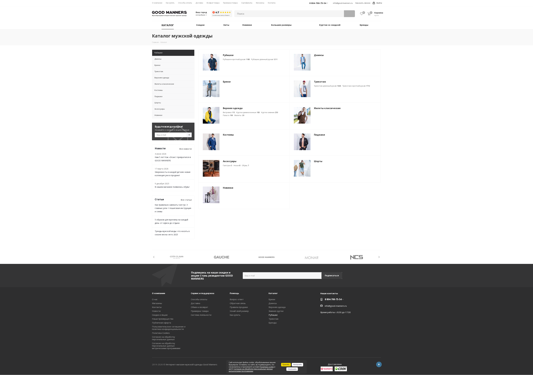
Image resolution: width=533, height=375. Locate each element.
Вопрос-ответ (237, 299)
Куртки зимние (269, 112)
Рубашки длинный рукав (264, 59)
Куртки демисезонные (248, 112)
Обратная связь (238, 303)
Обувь (245, 165)
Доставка (195, 303)
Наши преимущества (162, 318)
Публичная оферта (161, 322)
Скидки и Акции (160, 314)
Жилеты (239, 115)
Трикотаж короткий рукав (356, 86)
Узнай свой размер (239, 311)
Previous (154, 257)
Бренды (273, 322)
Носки (237, 165)
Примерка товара (199, 311)
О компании (158, 293)
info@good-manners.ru (343, 3)
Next (379, 257)
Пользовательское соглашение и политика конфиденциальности (168, 327)
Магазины (157, 303)
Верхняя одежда (277, 307)
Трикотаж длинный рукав (327, 86)
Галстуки (227, 165)
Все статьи (186, 199)
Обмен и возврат (199, 307)
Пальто (228, 115)
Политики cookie (267, 367)
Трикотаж (273, 318)
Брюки (272, 299)
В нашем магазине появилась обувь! (172, 187)
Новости (156, 311)
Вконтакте (379, 364)
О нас (155, 299)
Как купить (235, 314)
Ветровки (229, 112)
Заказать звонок (362, 3)
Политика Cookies (161, 333)
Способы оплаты (199, 299)
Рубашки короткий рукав (236, 59)
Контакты (157, 307)
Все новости (185, 148)
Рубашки (273, 314)
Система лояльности (201, 314)
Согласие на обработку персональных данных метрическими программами (166, 346)
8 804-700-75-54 (333, 299)
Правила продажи (239, 307)
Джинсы (273, 303)
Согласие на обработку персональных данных (163, 338)
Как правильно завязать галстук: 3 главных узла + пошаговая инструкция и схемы (173, 208)
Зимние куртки (276, 311)
